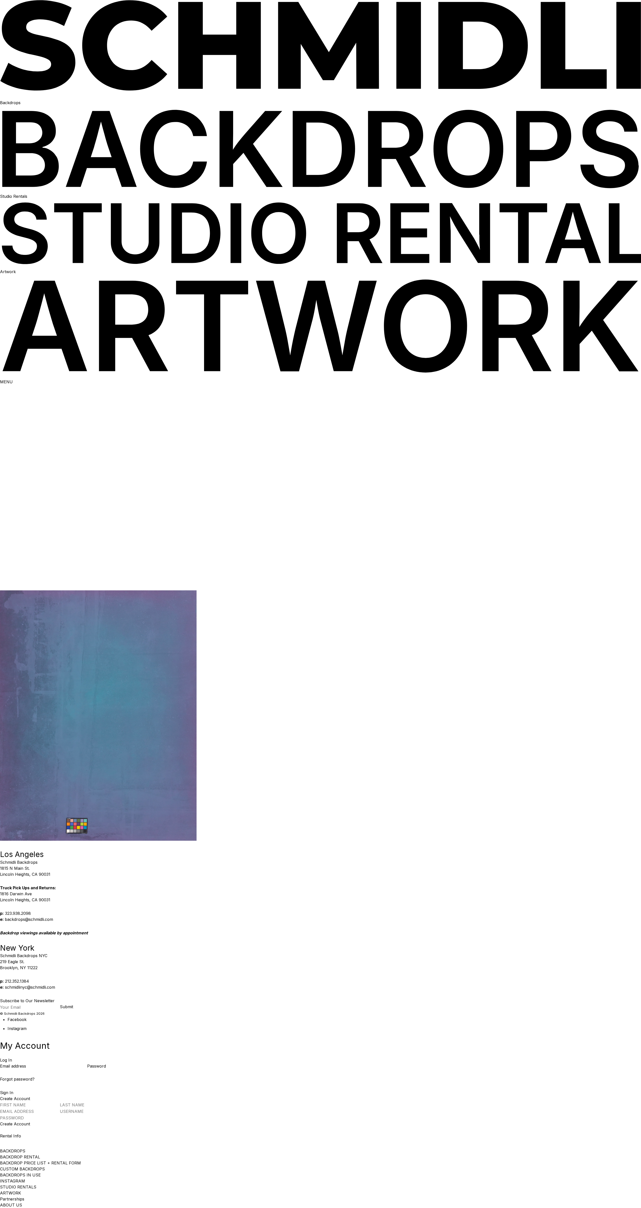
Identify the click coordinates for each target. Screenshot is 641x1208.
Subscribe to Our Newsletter (27, 1000)
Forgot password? (17, 1079)
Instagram (17, 1028)
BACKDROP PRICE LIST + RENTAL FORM (40, 1162)
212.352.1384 (17, 981)
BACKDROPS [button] (12, 1150)
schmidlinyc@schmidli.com (30, 987)
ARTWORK (10, 1192)
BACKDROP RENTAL (20, 1156)
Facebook (17, 1019)
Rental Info (10, 1135)
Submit (66, 1006)
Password (96, 1066)
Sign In (6, 1092)
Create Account (15, 1123)
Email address (13, 1066)
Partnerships (12, 1198)
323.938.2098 (18, 913)
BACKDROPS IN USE (20, 1174)
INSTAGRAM (12, 1180)
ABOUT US (11, 1204)
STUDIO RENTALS (18, 1186)
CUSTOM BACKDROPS (22, 1168)
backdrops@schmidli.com (29, 919)
